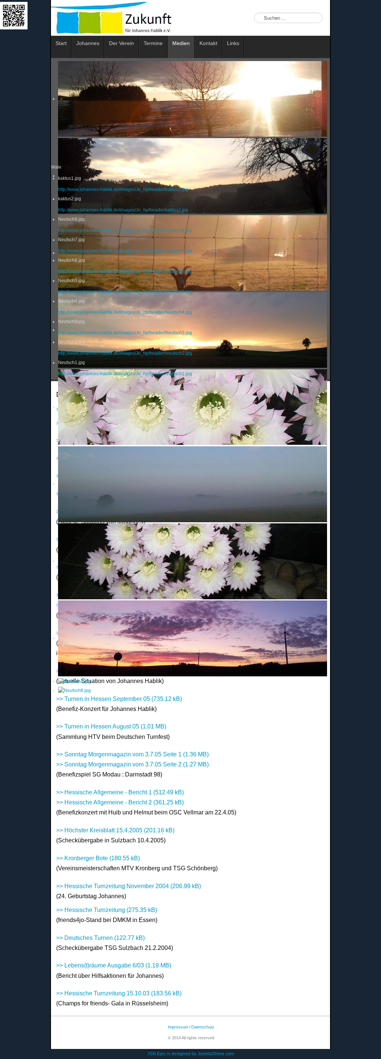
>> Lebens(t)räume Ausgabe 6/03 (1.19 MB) (113, 965)
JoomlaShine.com (216, 1053)
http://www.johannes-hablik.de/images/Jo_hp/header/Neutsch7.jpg (125, 250)
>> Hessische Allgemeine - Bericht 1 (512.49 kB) (120, 792)
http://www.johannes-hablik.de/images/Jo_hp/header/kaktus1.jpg (123, 189)
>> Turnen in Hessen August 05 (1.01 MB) (111, 726)
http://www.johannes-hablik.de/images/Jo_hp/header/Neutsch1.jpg (125, 373)
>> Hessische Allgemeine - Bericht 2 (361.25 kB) (120, 802)
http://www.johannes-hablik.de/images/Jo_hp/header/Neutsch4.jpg (125, 312)
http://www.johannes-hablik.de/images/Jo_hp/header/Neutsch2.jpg (125, 353)
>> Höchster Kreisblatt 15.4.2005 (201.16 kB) (115, 830)
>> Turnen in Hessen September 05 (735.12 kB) (119, 699)
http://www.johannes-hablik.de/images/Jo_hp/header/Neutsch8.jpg (125, 230)
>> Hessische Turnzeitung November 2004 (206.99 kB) (128, 886)
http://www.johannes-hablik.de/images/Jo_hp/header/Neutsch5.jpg (125, 291)
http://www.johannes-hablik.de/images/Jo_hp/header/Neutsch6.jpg (125, 271)
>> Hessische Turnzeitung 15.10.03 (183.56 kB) (119, 993)
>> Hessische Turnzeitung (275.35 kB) (106, 910)
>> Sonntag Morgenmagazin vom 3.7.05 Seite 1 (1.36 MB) (132, 754)
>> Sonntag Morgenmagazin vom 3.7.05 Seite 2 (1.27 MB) (132, 764)
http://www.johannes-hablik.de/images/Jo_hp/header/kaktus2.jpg (123, 210)
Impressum (177, 1027)
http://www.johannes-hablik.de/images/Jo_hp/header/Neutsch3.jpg (125, 332)
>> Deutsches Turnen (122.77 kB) (100, 938)
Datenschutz (202, 1027)
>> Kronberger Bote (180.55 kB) (98, 858)
